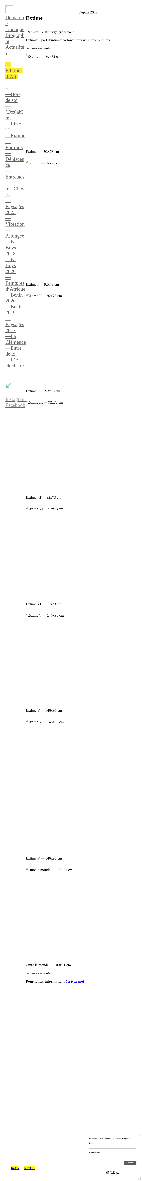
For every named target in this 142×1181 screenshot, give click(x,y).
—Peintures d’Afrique (15, 283)
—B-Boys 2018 (10, 247)
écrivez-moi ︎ (77, 981)
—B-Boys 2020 (10, 265)
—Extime (15, 135)
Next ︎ (29, 1168)
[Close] (139, 1134)
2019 (10, 312)
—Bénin (14, 306)
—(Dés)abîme (14, 112)
